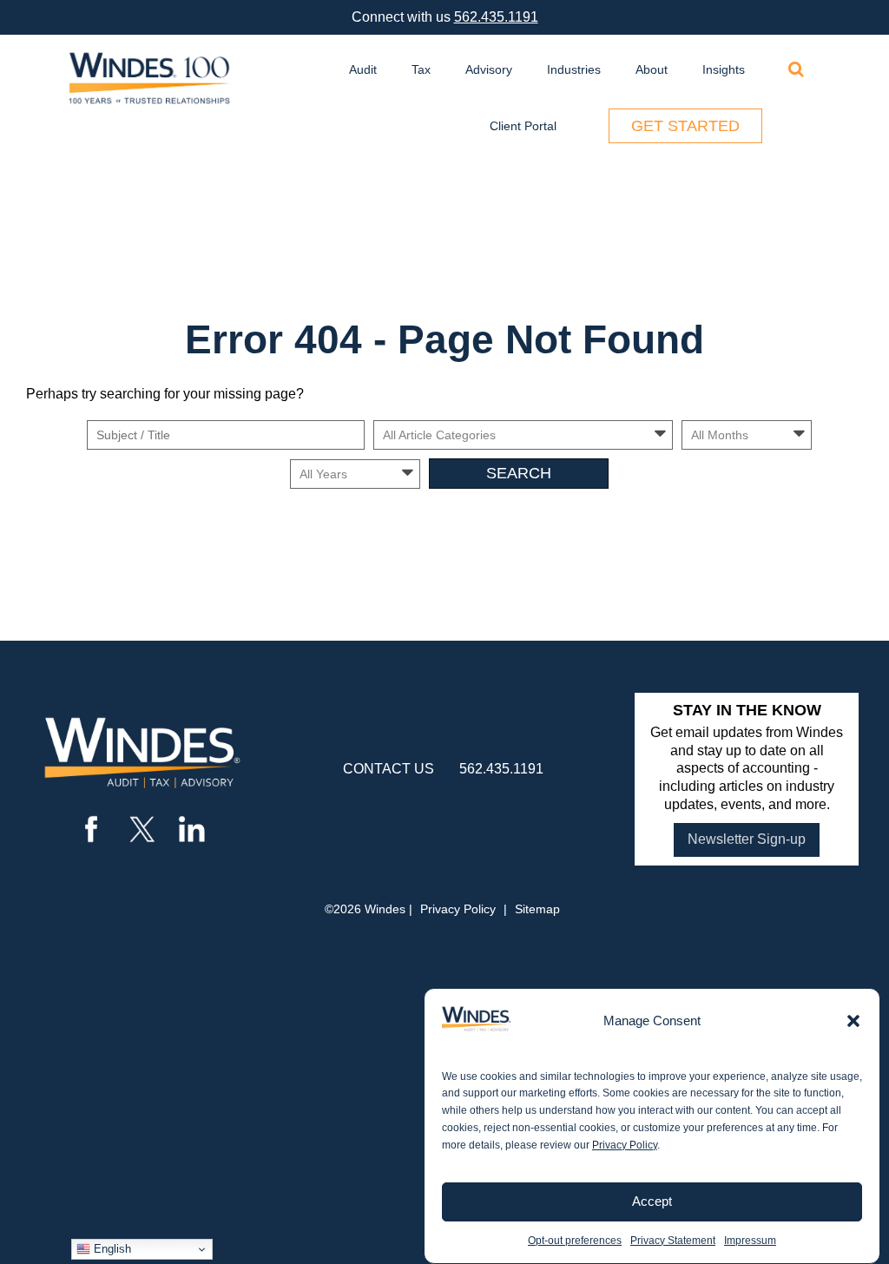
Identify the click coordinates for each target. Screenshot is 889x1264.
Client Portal (523, 126)
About (651, 69)
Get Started (685, 126)
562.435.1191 (496, 17)
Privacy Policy (624, 1145)
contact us (388, 768)
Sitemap (537, 909)
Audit (363, 69)
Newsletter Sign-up (747, 839)
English (110, 1248)
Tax (421, 69)
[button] (853, 1021)
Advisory (488, 69)
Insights (723, 69)
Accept (652, 1201)
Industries (574, 69)
